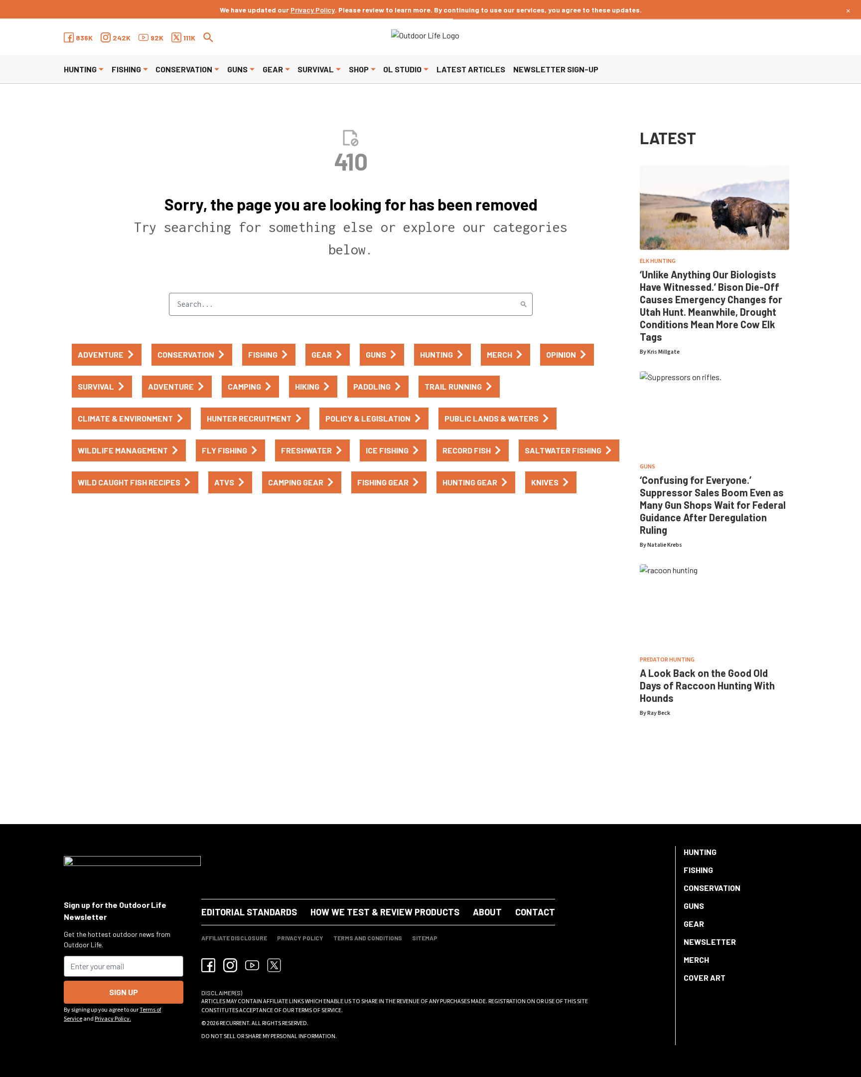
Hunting (80, 69)
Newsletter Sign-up (555, 69)
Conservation (183, 69)
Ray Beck (658, 713)
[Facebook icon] (208, 965)
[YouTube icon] (252, 965)
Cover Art (704, 977)
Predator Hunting (667, 659)
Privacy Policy (312, 9)
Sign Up (123, 992)
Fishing (126, 69)
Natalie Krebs (664, 545)
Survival (315, 69)
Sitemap (424, 937)
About (487, 911)
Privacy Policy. (113, 1019)
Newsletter (710, 941)
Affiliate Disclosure (234, 937)
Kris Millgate (663, 352)
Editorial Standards (249, 911)
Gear (273, 69)
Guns (237, 69)
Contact (535, 911)
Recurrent (234, 1023)
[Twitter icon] (274, 965)
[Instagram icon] (230, 965)
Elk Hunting (658, 261)
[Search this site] (208, 37)
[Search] (524, 304)
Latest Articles (470, 69)
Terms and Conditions (367, 937)
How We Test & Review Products (384, 911)
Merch (696, 959)
